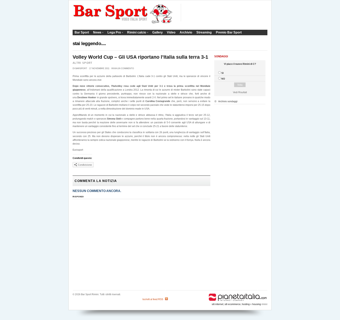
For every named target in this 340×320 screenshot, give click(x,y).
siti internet (217, 304)
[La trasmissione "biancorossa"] (123, 23)
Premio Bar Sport (229, 32)
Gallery (157, 32)
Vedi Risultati (240, 92)
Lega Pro (113, 33)
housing (256, 304)
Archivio (186, 32)
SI (222, 73)
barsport (81, 68)
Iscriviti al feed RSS (152, 299)
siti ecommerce (233, 304)
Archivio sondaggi (227, 101)
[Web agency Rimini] (237, 294)
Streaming (204, 32)
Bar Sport (82, 32)
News (96, 33)
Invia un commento (122, 68)
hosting (246, 304)
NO (223, 78)
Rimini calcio (135, 33)
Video (171, 32)
